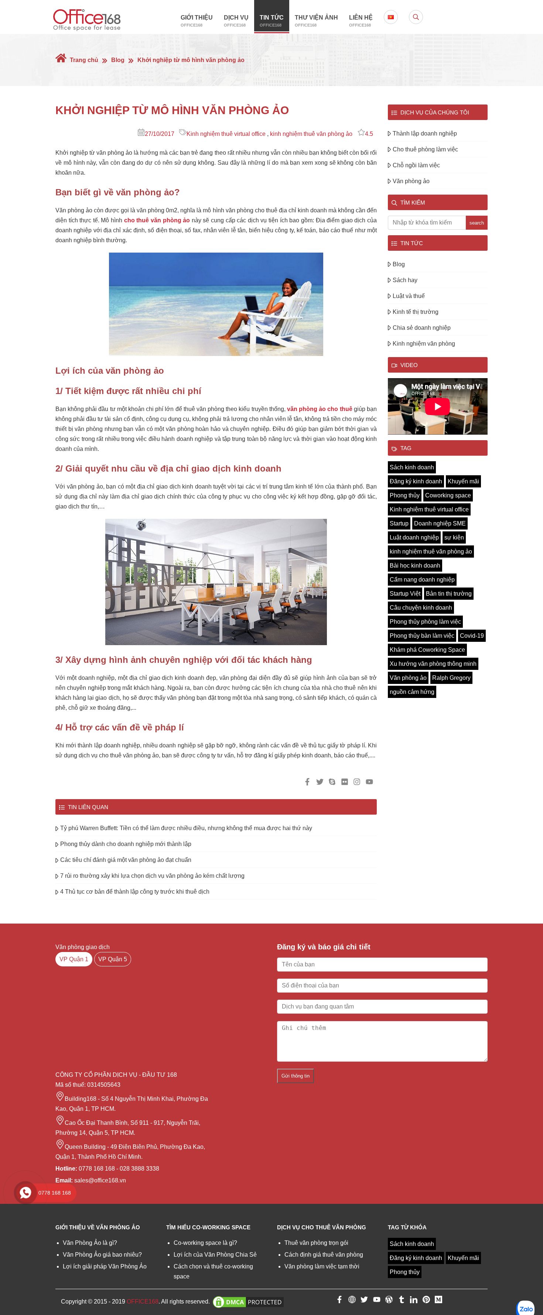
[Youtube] (376, 1301)
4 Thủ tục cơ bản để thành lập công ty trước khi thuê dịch (134, 891)
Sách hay (405, 280)
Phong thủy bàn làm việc (422, 636)
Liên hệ (361, 20)
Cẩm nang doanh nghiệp (422, 579)
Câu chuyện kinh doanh (421, 608)
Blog (117, 60)
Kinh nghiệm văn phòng (424, 343)
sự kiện (454, 537)
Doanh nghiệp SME (440, 523)
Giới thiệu (197, 20)
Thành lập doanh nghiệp (425, 133)
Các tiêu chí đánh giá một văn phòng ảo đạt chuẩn (125, 860)
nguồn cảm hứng (412, 692)
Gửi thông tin (295, 1076)
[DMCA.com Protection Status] (248, 1301)
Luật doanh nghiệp (414, 537)
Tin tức (272, 20)
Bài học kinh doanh (415, 565)
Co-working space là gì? (205, 1243)
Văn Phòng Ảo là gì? (90, 1243)
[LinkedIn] (413, 1301)
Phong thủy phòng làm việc (425, 622)
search (476, 223)
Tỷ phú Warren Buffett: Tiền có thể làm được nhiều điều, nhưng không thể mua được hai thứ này (186, 828)
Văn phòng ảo (411, 181)
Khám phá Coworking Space (427, 650)
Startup (399, 523)
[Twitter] (364, 1301)
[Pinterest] (426, 1301)
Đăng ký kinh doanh (416, 481)
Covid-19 (472, 636)
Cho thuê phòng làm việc (425, 149)
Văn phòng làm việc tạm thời (321, 1266)
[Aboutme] (352, 1301)
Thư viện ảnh (316, 20)
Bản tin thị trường (449, 593)
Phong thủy (405, 495)
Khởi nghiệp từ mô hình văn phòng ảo (191, 60)
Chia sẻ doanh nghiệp (422, 328)
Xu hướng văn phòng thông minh (433, 664)
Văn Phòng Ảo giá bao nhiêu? (102, 1254)
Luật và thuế (409, 296)
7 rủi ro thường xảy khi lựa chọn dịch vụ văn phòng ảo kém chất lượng (152, 876)
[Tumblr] (401, 1301)
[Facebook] (339, 1301)
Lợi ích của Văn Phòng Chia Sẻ (215, 1254)
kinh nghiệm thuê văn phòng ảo (311, 134)
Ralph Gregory (451, 678)
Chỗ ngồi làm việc (416, 165)
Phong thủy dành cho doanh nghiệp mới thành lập (125, 844)
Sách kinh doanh (412, 467)
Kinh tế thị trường (415, 312)
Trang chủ (83, 60)
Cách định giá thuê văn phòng (323, 1254)
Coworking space (448, 495)
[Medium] (438, 1301)
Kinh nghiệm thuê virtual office (226, 134)
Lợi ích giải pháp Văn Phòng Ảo (105, 1266)
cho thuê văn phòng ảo (157, 220)
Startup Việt (405, 593)
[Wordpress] (389, 1301)
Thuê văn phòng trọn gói (316, 1243)
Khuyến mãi (463, 481)
